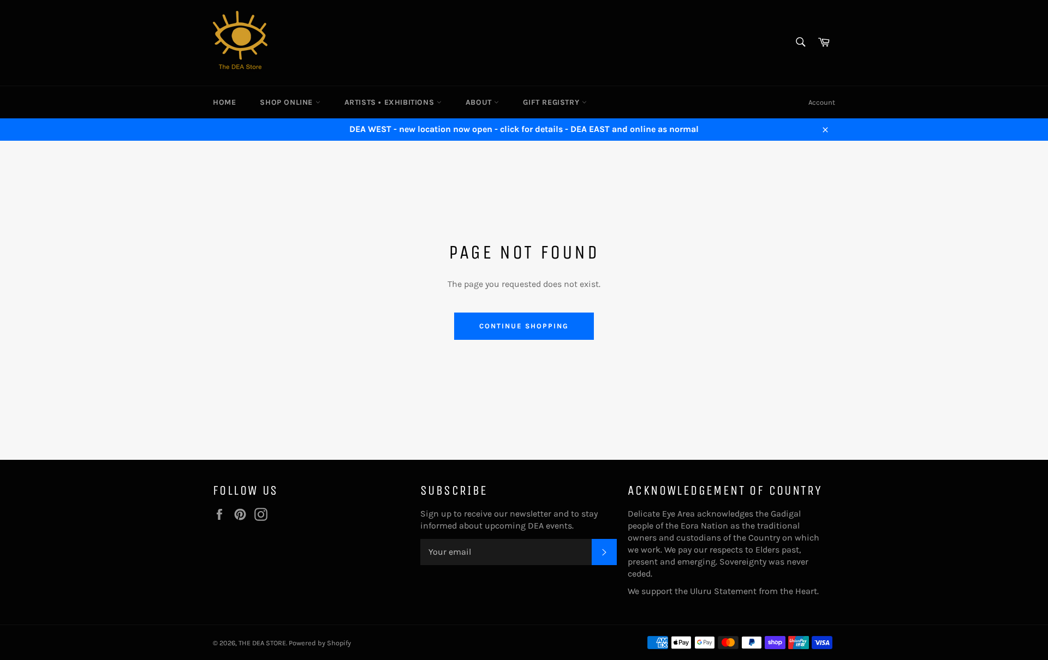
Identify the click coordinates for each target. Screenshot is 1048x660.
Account (821, 102)
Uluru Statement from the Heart (753, 591)
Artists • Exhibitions (390, 102)
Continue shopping (523, 326)
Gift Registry (552, 102)
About (480, 102)
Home (224, 102)
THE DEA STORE (262, 643)
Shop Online (287, 102)
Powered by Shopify (320, 643)
